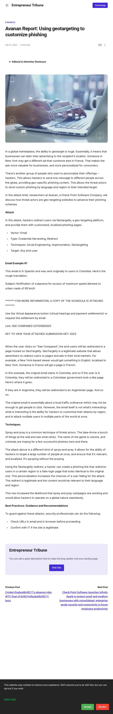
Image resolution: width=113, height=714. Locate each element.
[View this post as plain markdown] (100, 45)
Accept (87, 706)
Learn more (10, 699)
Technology (100, 5)
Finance (10, 22)
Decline (102, 706)
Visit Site (56, 567)
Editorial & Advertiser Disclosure (29, 61)
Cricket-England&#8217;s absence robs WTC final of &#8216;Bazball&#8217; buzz (28, 596)
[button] (7, 5)
